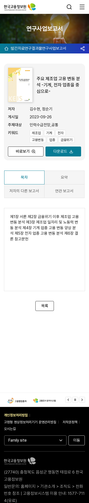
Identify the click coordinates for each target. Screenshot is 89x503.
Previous (68, 400)
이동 (76, 440)
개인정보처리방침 (16, 415)
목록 (44, 305)
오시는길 (10, 429)
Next (82, 400)
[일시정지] (75, 400)
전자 (61, 133)
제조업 (36, 133)
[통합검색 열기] (69, 7)
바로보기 (23, 151)
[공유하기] (83, 48)
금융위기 (66, 140)
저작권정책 (70, 422)
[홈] (6, 48)
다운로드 (60, 151)
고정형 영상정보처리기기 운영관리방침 (30, 422)
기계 (49, 133)
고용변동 (38, 140)
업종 (52, 140)
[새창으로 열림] (17, 400)
